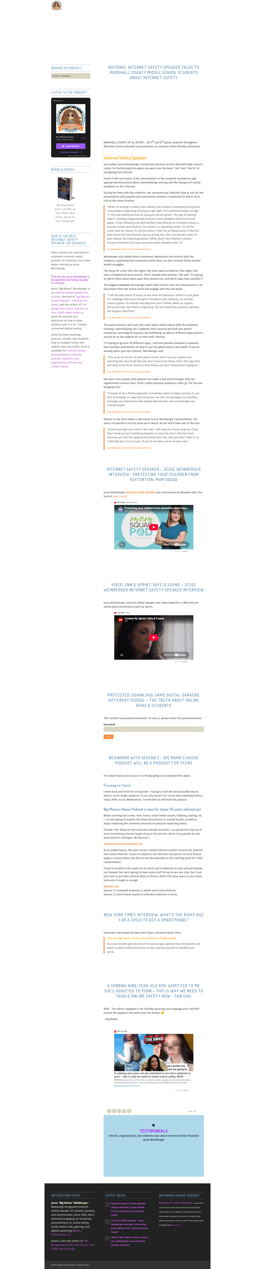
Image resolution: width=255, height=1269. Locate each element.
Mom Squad (120, 496)
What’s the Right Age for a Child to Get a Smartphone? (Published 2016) (141, 938)
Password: (109, 724)
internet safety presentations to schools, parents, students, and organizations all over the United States (68, 358)
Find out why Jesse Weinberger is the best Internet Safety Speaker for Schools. (70, 279)
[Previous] (193, 1149)
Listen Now (176, 1225)
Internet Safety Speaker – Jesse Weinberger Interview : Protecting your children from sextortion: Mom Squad (154, 474)
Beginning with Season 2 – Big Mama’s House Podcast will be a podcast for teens (153, 760)
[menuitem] (136, 5)
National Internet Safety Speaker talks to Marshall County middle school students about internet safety (153, 72)
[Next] (199, 1149)
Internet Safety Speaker (140, 492)
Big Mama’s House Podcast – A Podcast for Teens (70, 300)
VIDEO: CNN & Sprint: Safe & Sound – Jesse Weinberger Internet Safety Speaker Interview (154, 587)
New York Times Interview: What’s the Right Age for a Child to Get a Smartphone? (154, 917)
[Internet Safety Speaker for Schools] (56, 5)
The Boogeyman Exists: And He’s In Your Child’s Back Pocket (69, 308)
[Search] (201, 5)
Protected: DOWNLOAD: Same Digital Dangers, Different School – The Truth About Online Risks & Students (153, 700)
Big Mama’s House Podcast (175, 1202)
